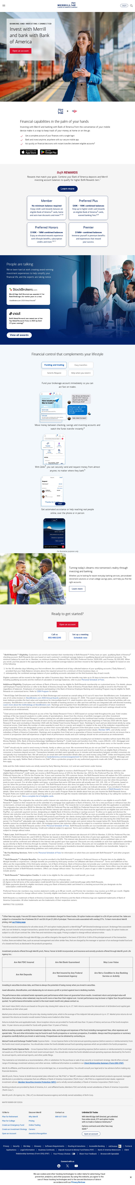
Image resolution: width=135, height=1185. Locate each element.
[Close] (131, 1177)
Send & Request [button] (51, 374)
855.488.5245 (54, 637)
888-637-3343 (61, 1117)
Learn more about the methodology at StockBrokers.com (26, 705)
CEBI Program (43, 691)
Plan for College (8, 1121)
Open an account (91, 1134)
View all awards (18, 335)
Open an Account (9, 1133)
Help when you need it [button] (79, 374)
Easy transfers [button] (77, 366)
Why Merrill (33, 1117)
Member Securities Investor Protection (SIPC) (37, 1082)
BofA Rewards (115, 789)
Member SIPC (104, 730)
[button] (4, 5)
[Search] (131, 5)
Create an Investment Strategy (14, 1129)
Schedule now (80, 637)
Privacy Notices (78, 1182)
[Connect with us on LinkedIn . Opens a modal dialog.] (58, 1165)
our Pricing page (18, 922)
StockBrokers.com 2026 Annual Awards (42, 698)
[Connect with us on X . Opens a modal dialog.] (67, 1165)
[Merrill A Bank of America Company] (67, 5)
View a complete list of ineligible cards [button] (37, 796)
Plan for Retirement (10, 1117)
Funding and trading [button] (53, 366)
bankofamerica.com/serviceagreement (63, 757)
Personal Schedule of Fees (93, 680)
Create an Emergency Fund (13, 1125)
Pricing (31, 1121)
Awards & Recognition (38, 1133)
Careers (32, 1129)
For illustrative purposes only (67, 551)
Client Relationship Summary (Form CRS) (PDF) (104, 1063)
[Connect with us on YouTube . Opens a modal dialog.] (76, 1165)
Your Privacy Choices (61, 1154)
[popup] (29, 152)
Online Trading (34, 1125)
